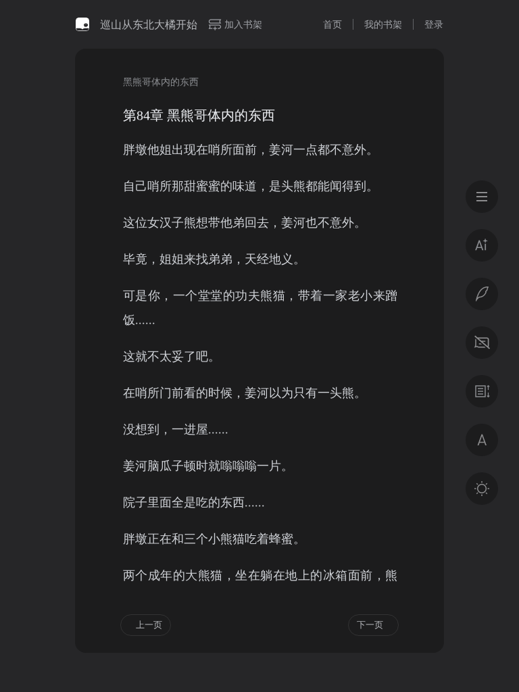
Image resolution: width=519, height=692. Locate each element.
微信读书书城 (82, 24)
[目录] (482, 196)
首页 (332, 24)
